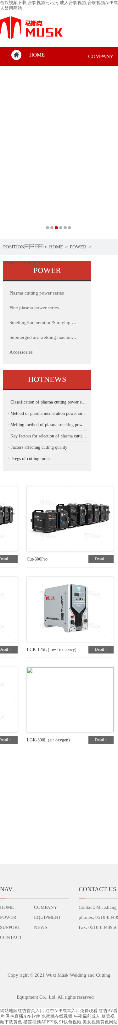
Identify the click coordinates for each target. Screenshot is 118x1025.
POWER (78, 246)
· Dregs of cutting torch (29, 458)
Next (107, 152)
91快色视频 (70, 1022)
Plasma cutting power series (31, 262)
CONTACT (11, 937)
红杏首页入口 (31, 1010)
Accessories (21, 352)
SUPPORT (10, 927)
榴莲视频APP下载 (40, 1022)
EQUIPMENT (47, 917)
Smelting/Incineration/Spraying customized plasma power (43, 322)
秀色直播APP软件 (23, 1016)
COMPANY (45, 907)
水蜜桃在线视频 (57, 1016)
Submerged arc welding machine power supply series (43, 337)
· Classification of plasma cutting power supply (47, 402)
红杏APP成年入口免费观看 (71, 1010)
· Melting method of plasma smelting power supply (47, 424)
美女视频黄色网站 (100, 1022)
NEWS (40, 927)
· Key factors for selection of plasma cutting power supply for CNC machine (47, 436)
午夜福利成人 (87, 1016)
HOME (37, 55)
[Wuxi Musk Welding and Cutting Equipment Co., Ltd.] (59, 152)
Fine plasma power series (34, 307)
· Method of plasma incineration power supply (47, 413)
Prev (11, 152)
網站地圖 (9, 1010)
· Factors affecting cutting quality (37, 447)
